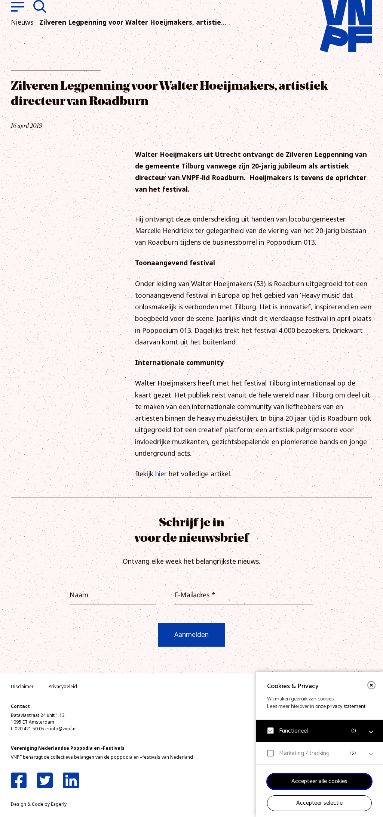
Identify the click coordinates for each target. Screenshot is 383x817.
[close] (371, 685)
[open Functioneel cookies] (371, 732)
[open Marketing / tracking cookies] (371, 754)
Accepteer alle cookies (319, 781)
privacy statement (346, 706)
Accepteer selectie (319, 803)
